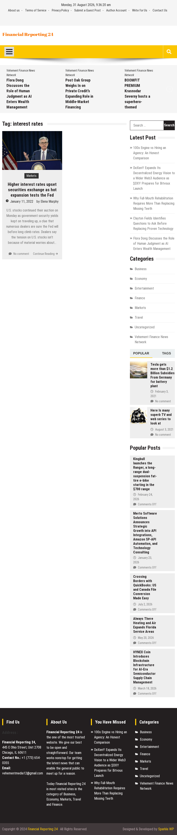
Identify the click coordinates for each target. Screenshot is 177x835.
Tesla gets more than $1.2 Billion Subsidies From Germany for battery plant (162, 375)
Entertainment (144, 288)
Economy (141, 279)
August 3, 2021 (164, 429)
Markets (31, 175)
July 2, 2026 (145, 604)
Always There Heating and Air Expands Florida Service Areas (144, 625)
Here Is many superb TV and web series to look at (161, 416)
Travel (139, 317)
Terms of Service (35, 10)
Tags (166, 353)
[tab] (141, 353)
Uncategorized (145, 327)
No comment (21, 253)
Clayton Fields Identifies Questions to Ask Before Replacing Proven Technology (153, 223)
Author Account (116, 10)
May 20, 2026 (146, 637)
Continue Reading (44, 253)
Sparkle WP (166, 829)
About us (14, 10)
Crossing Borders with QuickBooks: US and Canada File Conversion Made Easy (144, 587)
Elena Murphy (49, 201)
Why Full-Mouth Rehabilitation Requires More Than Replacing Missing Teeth (153, 203)
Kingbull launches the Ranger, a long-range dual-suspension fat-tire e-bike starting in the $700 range (145, 474)
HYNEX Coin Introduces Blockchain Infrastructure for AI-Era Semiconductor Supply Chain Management (144, 667)
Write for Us (139, 10)
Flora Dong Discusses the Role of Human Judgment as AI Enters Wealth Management (153, 243)
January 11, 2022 (21, 201)
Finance (140, 298)
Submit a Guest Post (87, 10)
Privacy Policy (60, 10)
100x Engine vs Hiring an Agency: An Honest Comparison (149, 153)
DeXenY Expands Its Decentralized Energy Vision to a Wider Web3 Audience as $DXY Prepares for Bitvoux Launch (154, 178)
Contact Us (160, 10)
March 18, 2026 (147, 688)
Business (141, 269)
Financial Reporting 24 (43, 829)
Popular (141, 353)
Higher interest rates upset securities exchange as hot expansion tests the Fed (32, 190)
